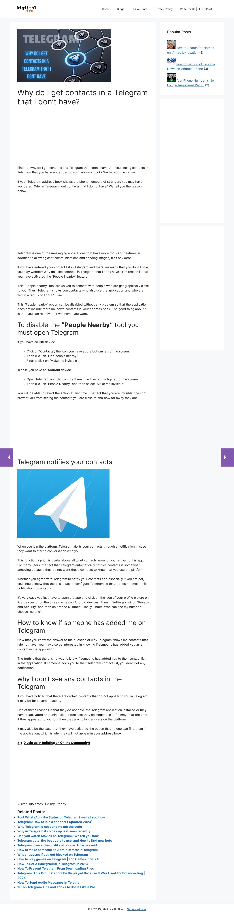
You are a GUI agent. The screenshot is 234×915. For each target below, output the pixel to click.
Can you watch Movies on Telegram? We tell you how (58, 836)
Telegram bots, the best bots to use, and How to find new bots (64, 840)
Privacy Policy (164, 9)
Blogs (120, 9)
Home (106, 9)
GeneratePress (136, 909)
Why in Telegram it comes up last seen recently (53, 831)
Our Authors (139, 9)
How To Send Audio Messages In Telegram (49, 882)
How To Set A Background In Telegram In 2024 (52, 864)
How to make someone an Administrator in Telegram (57, 850)
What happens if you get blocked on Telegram (52, 854)
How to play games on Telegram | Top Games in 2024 (58, 859)
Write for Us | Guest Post (196, 9)
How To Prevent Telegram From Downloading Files (55, 868)
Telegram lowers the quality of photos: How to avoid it (58, 845)
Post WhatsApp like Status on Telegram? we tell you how (61, 817)
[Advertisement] (83, 138)
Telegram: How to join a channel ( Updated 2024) (55, 822)
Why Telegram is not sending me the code (49, 826)
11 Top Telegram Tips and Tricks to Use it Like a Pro (56, 887)
